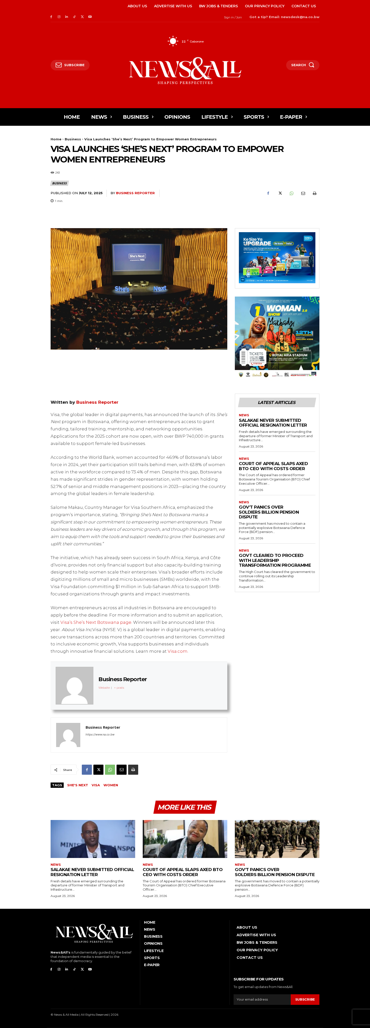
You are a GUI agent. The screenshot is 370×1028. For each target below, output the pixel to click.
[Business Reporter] (68, 735)
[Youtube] (90, 17)
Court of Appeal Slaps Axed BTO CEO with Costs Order (273, 466)
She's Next (77, 785)
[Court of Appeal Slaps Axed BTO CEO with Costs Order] (185, 839)
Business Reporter (135, 193)
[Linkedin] (66, 17)
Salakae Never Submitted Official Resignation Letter (273, 423)
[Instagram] (59, 17)
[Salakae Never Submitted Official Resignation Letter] (93, 839)
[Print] (314, 193)
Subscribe (305, 999)
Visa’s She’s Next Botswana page (95, 622)
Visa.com (178, 651)
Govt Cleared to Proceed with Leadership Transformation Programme (275, 560)
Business (73, 139)
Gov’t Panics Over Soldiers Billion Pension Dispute (269, 512)
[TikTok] (74, 17)
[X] (82, 17)
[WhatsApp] (291, 193)
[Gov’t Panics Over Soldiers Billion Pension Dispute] (277, 839)
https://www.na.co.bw (100, 734)
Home (56, 139)
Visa (96, 785)
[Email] (303, 193)
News (244, 415)
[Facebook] (51, 17)
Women (110, 785)
